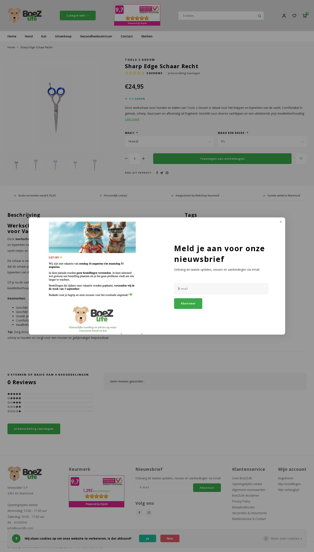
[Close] (280, 222)
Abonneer (188, 303)
